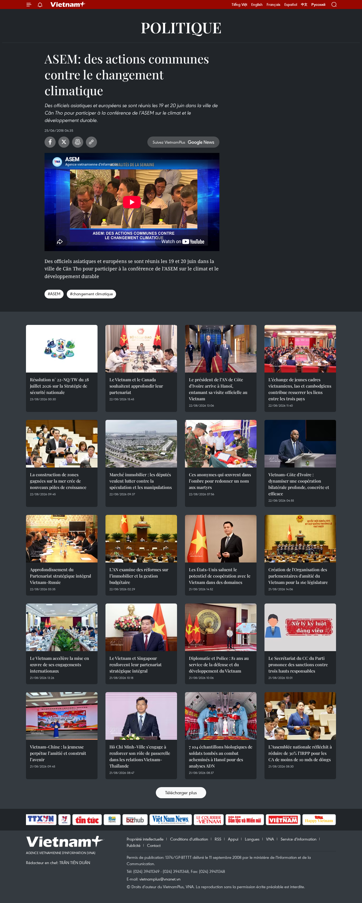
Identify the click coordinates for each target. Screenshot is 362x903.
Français (273, 4)
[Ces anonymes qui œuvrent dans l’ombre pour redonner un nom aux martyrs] (221, 444)
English (257, 4)
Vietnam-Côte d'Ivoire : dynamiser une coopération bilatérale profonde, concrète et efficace (298, 484)
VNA (270, 839)
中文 (304, 4)
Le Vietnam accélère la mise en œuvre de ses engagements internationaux (59, 664)
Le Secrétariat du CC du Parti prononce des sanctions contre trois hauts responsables (298, 664)
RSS (218, 839)
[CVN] (208, 819)
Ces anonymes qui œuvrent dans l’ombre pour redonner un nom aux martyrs (220, 481)
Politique (181, 27)
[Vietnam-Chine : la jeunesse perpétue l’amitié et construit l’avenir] (62, 716)
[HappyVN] (319, 819)
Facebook (50, 142)
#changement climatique (91, 293)
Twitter (63, 142)
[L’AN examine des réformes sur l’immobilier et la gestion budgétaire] (141, 538)
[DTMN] (244, 819)
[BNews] (112, 819)
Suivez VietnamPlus (169, 142)
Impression (77, 142)
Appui (233, 839)
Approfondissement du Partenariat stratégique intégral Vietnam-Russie (60, 576)
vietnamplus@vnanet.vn (159, 879)
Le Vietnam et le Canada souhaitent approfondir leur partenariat (136, 386)
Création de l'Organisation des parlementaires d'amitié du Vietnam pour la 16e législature (298, 576)
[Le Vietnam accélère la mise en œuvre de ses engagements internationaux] (62, 627)
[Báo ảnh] (283, 819)
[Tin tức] (87, 819)
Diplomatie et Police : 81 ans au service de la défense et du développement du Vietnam (219, 664)
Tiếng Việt (239, 4)
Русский (318, 5)
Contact (154, 845)
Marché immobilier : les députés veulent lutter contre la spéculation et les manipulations (140, 481)
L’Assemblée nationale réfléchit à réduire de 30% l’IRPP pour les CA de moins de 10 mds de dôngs (300, 753)
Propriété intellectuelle (145, 839)
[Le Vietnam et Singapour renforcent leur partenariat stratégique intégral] (141, 627)
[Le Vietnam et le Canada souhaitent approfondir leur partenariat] (141, 349)
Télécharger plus (181, 792)
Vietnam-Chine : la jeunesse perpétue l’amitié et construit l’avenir (58, 753)
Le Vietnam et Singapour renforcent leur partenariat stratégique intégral (135, 664)
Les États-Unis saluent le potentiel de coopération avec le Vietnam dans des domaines (219, 576)
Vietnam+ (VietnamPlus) (68, 4)
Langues (252, 839)
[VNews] (64, 819)
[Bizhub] (135, 819)
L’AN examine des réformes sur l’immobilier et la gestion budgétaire (138, 576)
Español (290, 4)
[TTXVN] (41, 819)
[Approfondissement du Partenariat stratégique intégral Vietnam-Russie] (62, 538)
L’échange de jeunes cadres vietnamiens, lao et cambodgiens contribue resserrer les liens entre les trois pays (299, 389)
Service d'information (298, 839)
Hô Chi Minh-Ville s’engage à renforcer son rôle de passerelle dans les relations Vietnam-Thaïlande (139, 756)
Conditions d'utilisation (189, 839)
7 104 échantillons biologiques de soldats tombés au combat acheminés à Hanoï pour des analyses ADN (220, 756)
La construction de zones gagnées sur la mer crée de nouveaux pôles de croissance (58, 481)
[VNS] (170, 819)
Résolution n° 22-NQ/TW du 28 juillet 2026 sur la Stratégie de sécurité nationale (59, 386)
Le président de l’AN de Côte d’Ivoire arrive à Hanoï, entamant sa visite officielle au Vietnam (218, 389)
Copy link (91, 142)
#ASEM (54, 293)
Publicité (133, 845)
